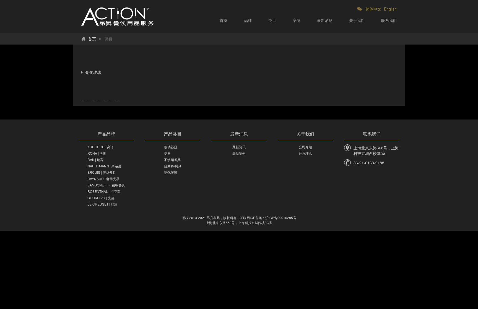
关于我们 (357, 20)
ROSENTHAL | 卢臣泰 (103, 191)
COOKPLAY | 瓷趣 (101, 197)
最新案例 (239, 153)
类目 (272, 20)
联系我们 (389, 20)
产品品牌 (106, 134)
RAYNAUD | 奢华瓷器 (103, 178)
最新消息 (324, 20)
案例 (296, 20)
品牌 (248, 20)
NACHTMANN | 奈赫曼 (104, 165)
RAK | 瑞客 (95, 159)
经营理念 (305, 153)
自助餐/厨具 (172, 165)
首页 (223, 20)
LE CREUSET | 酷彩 (102, 204)
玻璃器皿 (170, 146)
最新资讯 (239, 146)
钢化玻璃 (93, 72)
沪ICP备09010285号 (280, 217)
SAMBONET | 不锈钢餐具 (106, 185)
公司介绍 (305, 146)
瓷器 (167, 153)
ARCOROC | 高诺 (100, 146)
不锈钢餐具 (172, 159)
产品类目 (172, 134)
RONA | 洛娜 (96, 153)
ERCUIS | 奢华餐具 (101, 172)
